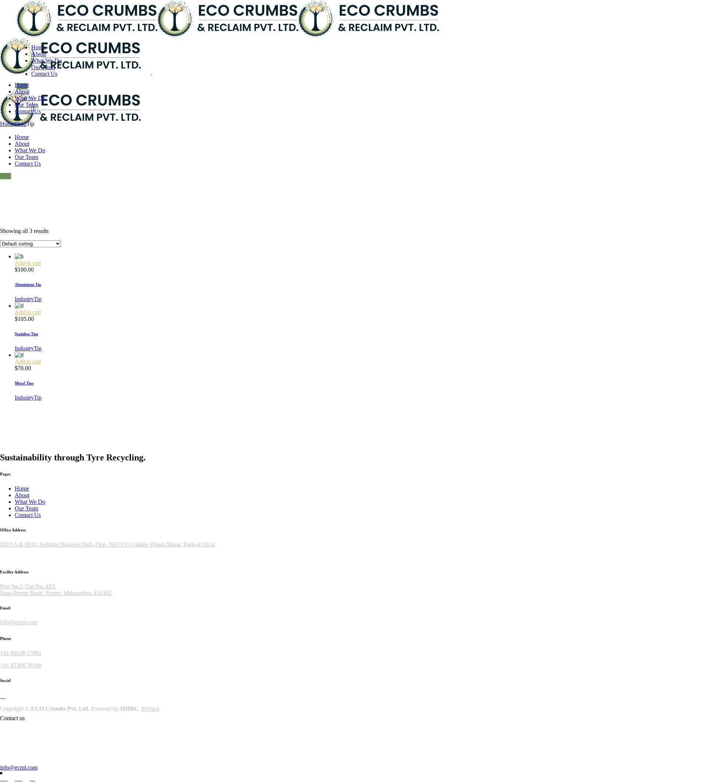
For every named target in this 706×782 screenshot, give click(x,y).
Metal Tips (24, 383)
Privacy (150, 708)
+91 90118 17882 (20, 653)
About (22, 495)
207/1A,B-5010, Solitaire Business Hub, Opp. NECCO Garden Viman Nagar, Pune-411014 (107, 544)
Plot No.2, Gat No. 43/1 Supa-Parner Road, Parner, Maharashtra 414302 (55, 589)
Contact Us (28, 515)
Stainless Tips (26, 334)
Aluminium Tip (28, 284)
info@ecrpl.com (19, 622)
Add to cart (28, 263)
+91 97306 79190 (21, 665)
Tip (38, 299)
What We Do (30, 502)
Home (22, 488)
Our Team (26, 508)
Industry (24, 299)
